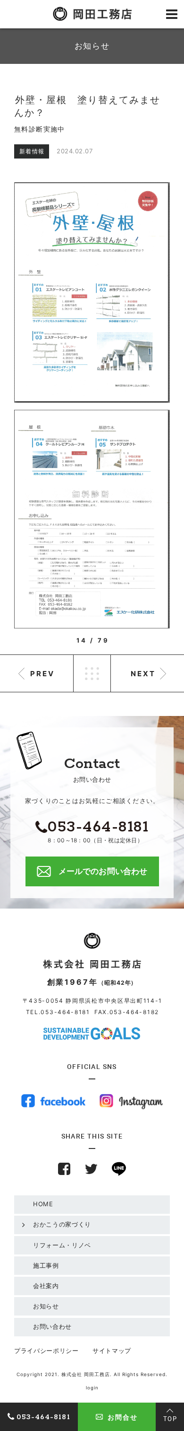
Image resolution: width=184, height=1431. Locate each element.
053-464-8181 (65, 1012)
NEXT (143, 673)
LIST (92, 673)
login (92, 1387)
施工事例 (46, 1265)
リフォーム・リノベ (62, 1245)
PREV (42, 673)
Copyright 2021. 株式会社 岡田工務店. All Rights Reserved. (92, 1374)
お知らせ (46, 1306)
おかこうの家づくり (62, 1224)
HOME (43, 1204)
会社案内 (46, 1286)
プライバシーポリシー (46, 1350)
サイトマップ (111, 1350)
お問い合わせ (52, 1326)
